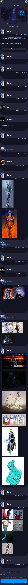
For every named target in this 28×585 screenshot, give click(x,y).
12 (26, 248)
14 (26, 273)
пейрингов (22, 44)
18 (26, 495)
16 (26, 321)
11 (26, 178)
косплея (8, 46)
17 (26, 354)
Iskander (20, 577)
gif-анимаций (16, 44)
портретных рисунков (7, 44)
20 (26, 564)
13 (26, 261)
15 (26, 285)
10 (26, 165)
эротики (4, 46)
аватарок (13, 46)
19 (26, 507)
